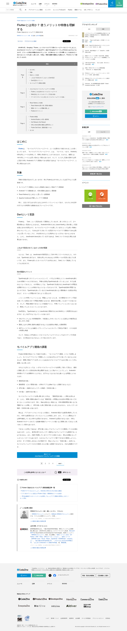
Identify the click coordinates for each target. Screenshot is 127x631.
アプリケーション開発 (36, 10)
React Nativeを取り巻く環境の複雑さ (42, 105)
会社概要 (77, 618)
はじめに (32, 69)
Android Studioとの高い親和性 (40, 119)
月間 (103, 29)
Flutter (21, 148)
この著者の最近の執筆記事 (38, 521)
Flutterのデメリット (37, 111)
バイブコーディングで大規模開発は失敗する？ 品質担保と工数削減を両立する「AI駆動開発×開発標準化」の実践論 (97, 34)
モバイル (20, 41)
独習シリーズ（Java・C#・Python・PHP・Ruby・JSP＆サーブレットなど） (51, 536)
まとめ (32, 130)
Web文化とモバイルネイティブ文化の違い (43, 94)
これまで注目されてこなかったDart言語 (42, 78)
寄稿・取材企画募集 (88, 575)
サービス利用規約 (86, 618)
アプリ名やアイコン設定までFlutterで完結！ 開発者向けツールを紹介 (41, 493)
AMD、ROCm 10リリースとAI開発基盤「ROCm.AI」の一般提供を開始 (95, 68)
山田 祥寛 (38, 35)
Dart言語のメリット (37, 80)
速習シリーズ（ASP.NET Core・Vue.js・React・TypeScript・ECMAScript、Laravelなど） (51, 538)
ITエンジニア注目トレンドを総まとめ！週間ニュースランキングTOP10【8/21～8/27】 (96, 160)
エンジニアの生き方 (59, 10)
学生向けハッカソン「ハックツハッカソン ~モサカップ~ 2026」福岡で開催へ (97, 73)
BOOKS (54, 4)
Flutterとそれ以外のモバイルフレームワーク (44, 91)
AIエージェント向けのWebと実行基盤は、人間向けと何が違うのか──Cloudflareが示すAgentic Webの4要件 (96, 168)
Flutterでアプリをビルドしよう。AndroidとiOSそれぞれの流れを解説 (41, 491)
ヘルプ (47, 618)
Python (70, 10)
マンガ (97, 10)
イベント (47, 4)
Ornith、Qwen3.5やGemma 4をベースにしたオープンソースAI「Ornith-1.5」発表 (97, 46)
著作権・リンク (55, 618)
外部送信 (108, 618)
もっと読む (23, 498)
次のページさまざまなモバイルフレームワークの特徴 (47, 455)
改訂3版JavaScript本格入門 (44, 540)
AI (25, 10)
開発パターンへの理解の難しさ (40, 108)
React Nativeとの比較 (36, 103)
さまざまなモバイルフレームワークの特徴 (42, 89)
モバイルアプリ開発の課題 (37, 83)
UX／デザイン (88, 10)
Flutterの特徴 (34, 117)
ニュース (33, 4)
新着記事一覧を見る (96, 174)
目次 (47, 64)
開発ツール (78, 10)
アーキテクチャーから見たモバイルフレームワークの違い (48, 97)
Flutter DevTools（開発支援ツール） (42, 127)
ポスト (67, 41)
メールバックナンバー (97, 107)
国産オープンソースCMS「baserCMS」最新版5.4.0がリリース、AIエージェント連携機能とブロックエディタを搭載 (97, 57)
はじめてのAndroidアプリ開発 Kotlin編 (45, 542)
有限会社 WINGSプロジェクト (60, 514)
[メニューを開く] (7, 3)
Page (22, 93)
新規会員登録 (96, 111)
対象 (31, 72)
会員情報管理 (64, 618)
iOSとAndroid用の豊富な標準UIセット (42, 125)
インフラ (48, 10)
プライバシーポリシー (98, 618)
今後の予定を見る (97, 206)
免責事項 (71, 618)
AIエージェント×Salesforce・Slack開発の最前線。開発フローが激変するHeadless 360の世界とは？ (96, 138)
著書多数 (63, 542)
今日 (89, 29)
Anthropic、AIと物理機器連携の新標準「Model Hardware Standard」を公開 (97, 84)
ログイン (97, 116)
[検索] (20, 9)
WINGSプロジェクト (38, 514)
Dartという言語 (34, 75)
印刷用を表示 (23, 480)
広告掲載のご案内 (103, 575)
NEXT (59, 463)
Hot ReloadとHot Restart (38, 122)
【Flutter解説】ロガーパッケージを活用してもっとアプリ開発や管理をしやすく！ (45, 496)
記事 (40, 4)
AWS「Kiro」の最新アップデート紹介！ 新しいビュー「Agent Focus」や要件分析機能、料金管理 (95, 153)
